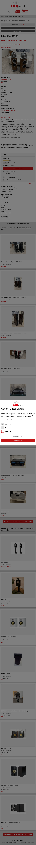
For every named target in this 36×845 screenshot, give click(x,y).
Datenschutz (19, 420)
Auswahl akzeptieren (18, 436)
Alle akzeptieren (18, 440)
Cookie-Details (11, 420)
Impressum (26, 420)
